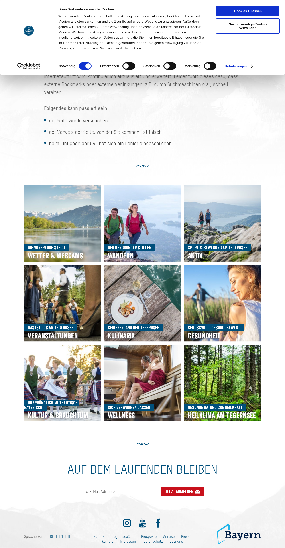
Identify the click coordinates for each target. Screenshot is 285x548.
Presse (186, 536)
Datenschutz (153, 541)
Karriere (107, 541)
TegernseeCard (123, 536)
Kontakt (100, 536)
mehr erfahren (62, 223)
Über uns (176, 541)
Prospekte (149, 536)
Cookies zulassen (248, 11)
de (52, 536)
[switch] (128, 66)
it (69, 536)
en (61, 536)
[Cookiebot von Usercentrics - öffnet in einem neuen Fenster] (28, 66)
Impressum (128, 541)
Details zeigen (236, 66)
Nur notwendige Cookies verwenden (248, 26)
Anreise (169, 536)
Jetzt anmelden (179, 491)
